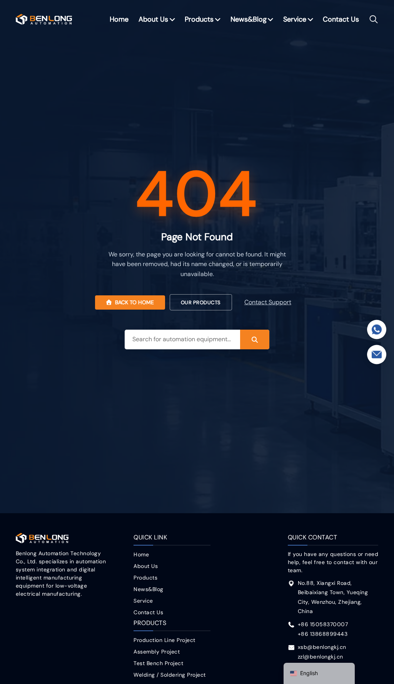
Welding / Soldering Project (170, 674)
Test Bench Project (158, 663)
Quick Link (150, 537)
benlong (44, 19)
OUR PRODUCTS (201, 302)
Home (119, 19)
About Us (153, 19)
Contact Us (341, 19)
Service (294, 19)
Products (199, 19)
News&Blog (248, 19)
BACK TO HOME (134, 302)
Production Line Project (164, 640)
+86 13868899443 (323, 633)
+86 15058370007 (323, 624)
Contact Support (267, 302)
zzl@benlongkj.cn (320, 656)
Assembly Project (157, 651)
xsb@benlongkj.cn (322, 647)
